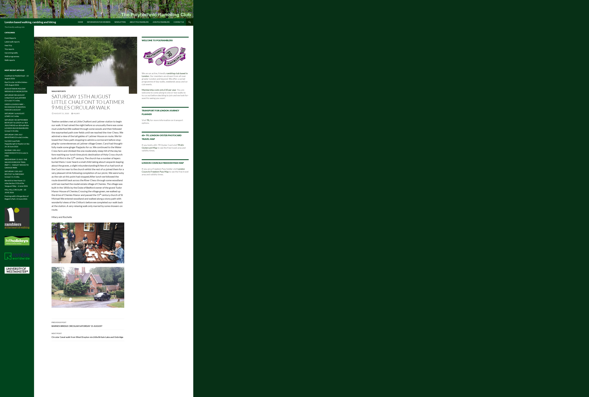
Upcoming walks (11, 53)
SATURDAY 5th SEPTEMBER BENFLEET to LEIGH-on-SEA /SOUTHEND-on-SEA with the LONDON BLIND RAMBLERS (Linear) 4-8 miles (17, 125)
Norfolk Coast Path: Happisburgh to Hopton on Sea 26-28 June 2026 (17, 144)
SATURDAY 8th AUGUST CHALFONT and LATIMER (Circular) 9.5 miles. (15, 98)
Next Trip (8, 45)
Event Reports (10, 38)
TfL (148, 120)
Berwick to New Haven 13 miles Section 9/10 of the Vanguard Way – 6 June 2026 (16, 183)
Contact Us (179, 22)
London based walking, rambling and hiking (30, 22)
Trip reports (9, 49)
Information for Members (98, 22)
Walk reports (59, 91)
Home (80, 22)
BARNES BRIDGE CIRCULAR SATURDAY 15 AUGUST (77, 324)
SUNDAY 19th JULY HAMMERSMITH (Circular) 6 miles (16, 153)
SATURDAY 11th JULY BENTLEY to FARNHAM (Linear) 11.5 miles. (14, 174)
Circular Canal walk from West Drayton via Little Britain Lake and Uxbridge (87, 335)
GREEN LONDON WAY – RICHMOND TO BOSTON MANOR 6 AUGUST (15, 107)
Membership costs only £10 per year (159, 90)
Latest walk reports (12, 42)
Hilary (76, 113)
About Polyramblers (139, 22)
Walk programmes (12, 56)
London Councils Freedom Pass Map (163, 170)
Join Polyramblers (161, 22)
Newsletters (120, 22)
